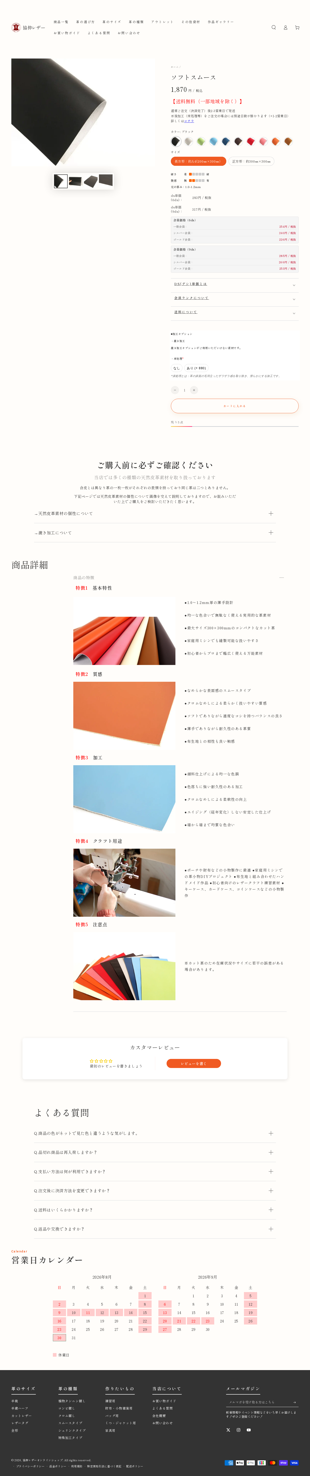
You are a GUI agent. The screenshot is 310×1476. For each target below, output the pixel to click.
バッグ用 (112, 1415)
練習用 (110, 1401)
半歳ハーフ (20, 1408)
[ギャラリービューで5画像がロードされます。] (106, 181)
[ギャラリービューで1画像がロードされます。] (61, 181)
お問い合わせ (162, 1423)
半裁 (14, 1401)
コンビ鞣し (67, 1408)
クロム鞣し (67, 1415)
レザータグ (20, 1423)
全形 (14, 1430)
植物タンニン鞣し (73, 1401)
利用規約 (76, 1466)
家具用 (110, 1430)
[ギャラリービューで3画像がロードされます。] (76, 181)
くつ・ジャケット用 (120, 1423)
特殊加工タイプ (70, 1437)
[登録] (292, 1402)
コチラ (189, 121)
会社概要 (159, 1415)
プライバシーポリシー (30, 1466)
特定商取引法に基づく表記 (104, 1466)
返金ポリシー (57, 1466)
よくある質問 (162, 1408)
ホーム (175, 66)
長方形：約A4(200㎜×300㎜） (198, 162)
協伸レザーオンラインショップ (43, 1460)
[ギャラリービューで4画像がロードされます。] (91, 181)
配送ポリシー (134, 1466)
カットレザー (21, 1415)
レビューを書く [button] (194, 1063)
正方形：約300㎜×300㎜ (251, 162)
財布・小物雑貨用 (119, 1408)
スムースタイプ (70, 1423)
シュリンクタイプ (72, 1430)
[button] (274, 27)
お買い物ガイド (164, 1401)
